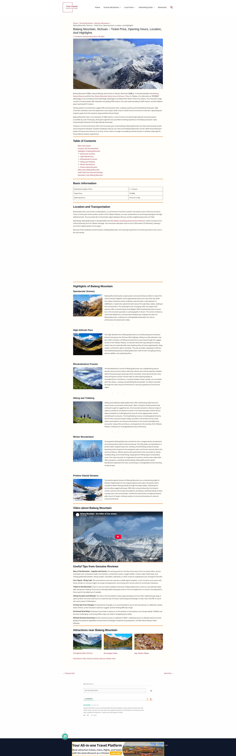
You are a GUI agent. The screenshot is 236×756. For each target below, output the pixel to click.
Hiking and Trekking (87, 162)
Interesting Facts (146, 7)
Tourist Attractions (111, 7)
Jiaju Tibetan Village (141, 653)
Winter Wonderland (87, 164)
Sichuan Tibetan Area (107, 658)
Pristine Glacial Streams (88, 167)
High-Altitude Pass (87, 156)
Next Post (168, 673)
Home (97, 7)
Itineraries (162, 7)
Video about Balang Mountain (89, 170)
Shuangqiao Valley (110, 653)
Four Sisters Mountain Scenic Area (103, 96)
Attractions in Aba (79, 658)
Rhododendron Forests (88, 159)
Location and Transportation (88, 148)
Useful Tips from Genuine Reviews (90, 172)
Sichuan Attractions (90, 36)
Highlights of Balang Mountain (89, 151)
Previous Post (69, 673)
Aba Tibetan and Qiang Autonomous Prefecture (127, 221)
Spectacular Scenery (87, 154)
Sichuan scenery (93, 658)
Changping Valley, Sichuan (83, 653)
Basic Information (84, 146)
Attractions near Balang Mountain (90, 175)
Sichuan (121, 96)
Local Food (128, 7)
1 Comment (77, 36)
